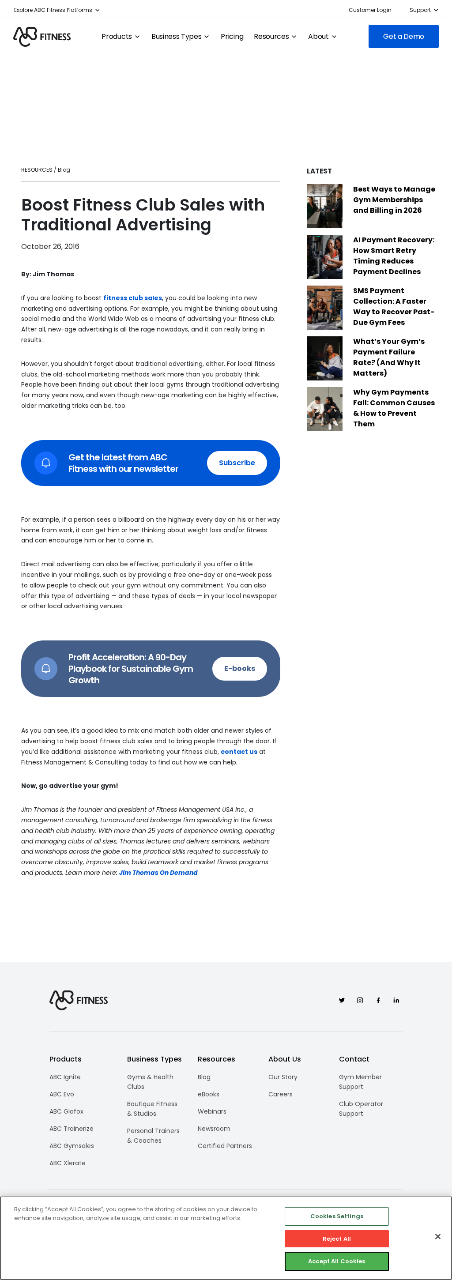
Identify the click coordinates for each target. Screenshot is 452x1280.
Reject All (337, 1239)
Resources (271, 36)
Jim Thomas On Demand (158, 872)
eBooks (208, 1094)
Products (117, 36)
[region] (226, 1238)
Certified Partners (225, 1145)
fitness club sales (132, 298)
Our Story (283, 1077)
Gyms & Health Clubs (150, 1082)
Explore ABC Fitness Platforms (53, 10)
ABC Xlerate (67, 1163)
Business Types (176, 36)
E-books (239, 668)
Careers (280, 1094)
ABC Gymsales (71, 1145)
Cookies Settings (336, 1216)
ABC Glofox (66, 1111)
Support (420, 10)
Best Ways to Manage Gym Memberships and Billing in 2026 (394, 199)
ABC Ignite (65, 1077)
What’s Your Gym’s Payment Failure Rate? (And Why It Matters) (389, 357)
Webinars (212, 1111)
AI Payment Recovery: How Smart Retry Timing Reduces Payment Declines (393, 256)
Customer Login (370, 10)
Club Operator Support (361, 1108)
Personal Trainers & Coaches (153, 1135)
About (318, 36)
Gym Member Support (360, 1082)
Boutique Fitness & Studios (152, 1108)
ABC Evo (61, 1094)
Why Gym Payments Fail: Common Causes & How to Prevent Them (394, 408)
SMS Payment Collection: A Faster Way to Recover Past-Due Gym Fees (393, 307)
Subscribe (237, 463)
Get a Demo (403, 36)
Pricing (232, 36)
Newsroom (214, 1128)
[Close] (438, 1236)
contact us (239, 751)
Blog (204, 1077)
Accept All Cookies (336, 1261)
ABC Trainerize (71, 1128)
